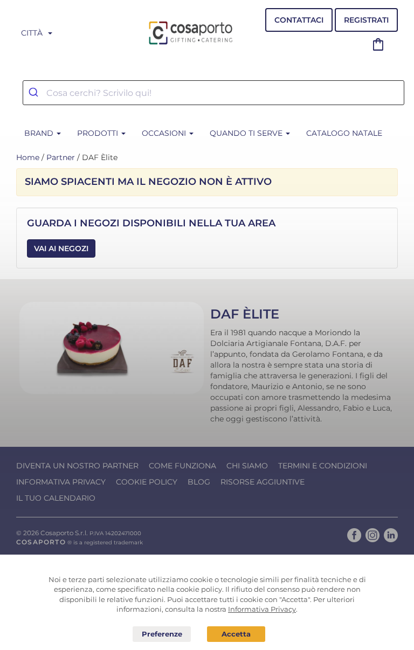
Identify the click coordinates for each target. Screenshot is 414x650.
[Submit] (34, 93)
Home (27, 157)
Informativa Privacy (61, 482)
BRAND (40, 133)
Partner (60, 157)
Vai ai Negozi (61, 248)
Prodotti (98, 133)
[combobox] (213, 92)
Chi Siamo (247, 466)
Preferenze (162, 634)
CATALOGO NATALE (344, 133)
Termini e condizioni (322, 466)
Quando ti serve (247, 133)
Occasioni (165, 133)
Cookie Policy (146, 482)
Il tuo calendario (55, 498)
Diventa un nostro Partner (77, 466)
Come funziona (182, 466)
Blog (199, 482)
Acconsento (236, 634)
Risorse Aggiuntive (262, 482)
